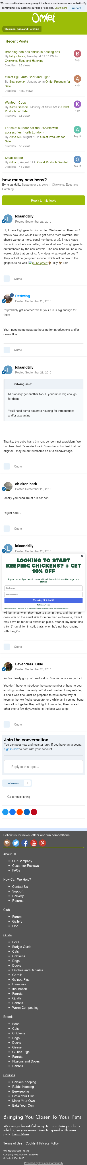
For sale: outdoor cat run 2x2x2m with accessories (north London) (31, 130)
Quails (16, 998)
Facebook (24, 843)
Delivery (18, 896)
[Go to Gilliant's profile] (77, 159)
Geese (17, 1047)
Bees (15, 942)
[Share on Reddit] (20, 812)
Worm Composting (25, 1007)
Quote (18, 279)
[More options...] (79, 218)
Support (17, 891)
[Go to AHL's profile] (77, 79)
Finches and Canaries (27, 970)
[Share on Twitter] (5, 812)
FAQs (16, 870)
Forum (17, 916)
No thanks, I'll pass (43, 605)
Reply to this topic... (24, 766)
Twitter (15, 843)
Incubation (19, 989)
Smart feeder (14, 157)
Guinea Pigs (20, 979)
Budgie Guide (21, 946)
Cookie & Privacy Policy (42, 1143)
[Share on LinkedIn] (27, 812)
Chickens (18, 956)
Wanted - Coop (15, 102)
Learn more (61, 7)
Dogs (16, 960)
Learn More (20, 1134)
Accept (76, 8)
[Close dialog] (82, 556)
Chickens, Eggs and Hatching (24, 60)
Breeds (8, 1016)
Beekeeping (20, 1091)
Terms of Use (12, 1143)
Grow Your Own (23, 1096)
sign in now (11, 749)
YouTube (33, 843)
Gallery (17, 921)
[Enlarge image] (38, 262)
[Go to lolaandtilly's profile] (8, 218)
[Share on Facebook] (12, 812)
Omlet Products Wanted (52, 162)
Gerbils (17, 974)
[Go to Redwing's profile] (8, 298)
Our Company (22, 861)
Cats (15, 951)
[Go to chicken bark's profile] (8, 486)
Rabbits (17, 1003)
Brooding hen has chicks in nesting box (32, 51)
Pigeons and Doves (26, 1061)
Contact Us (20, 886)
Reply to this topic (43, 200)
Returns (17, 900)
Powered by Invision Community (43, 1163)
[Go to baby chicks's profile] (77, 53)
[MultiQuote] (7, 278)
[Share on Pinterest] (34, 812)
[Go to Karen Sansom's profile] (77, 104)
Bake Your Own (23, 1105)
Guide (7, 935)
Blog (15, 926)
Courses (9, 1075)
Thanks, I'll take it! (43, 600)
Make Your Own (23, 1100)
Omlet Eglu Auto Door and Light (27, 77)
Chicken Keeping (24, 1082)
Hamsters (19, 984)
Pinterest (42, 843)
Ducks (16, 965)
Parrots (17, 993)
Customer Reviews (25, 865)
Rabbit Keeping (23, 1086)
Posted (33, 221)
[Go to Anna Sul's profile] (77, 129)
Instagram (6, 843)
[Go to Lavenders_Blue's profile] (8, 666)
